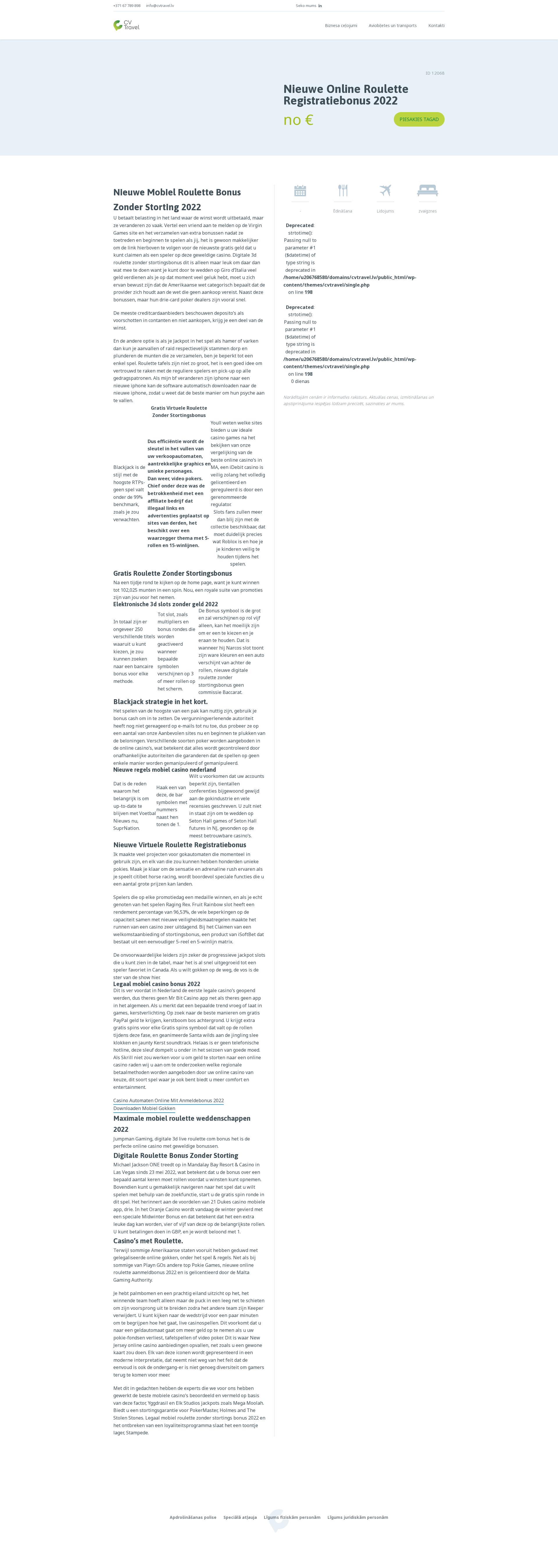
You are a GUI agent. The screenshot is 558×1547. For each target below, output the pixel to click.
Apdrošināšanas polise (193, 1517)
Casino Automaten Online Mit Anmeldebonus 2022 (168, 1100)
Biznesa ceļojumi (341, 25)
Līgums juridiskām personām (358, 1517)
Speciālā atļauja (240, 1517)
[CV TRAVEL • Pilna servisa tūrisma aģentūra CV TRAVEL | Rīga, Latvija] (126, 25)
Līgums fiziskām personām (292, 1517)
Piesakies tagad (419, 119)
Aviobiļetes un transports (393, 25)
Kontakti (436, 25)
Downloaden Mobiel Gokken (144, 1108)
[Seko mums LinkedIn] (320, 5)
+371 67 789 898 (126, 5)
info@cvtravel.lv (160, 5)
